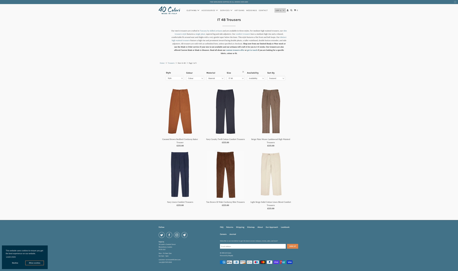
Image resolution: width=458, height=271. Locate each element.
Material (210, 73)
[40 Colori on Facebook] (169, 235)
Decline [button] (15, 263)
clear (243, 72)
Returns (229, 227)
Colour (189, 73)
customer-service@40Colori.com (170, 259)
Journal (232, 234)
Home (162, 63)
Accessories (209, 10)
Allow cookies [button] (34, 263)
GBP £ (278, 10)
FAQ (221, 227)
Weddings (251, 10)
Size (229, 73)
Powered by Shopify (226, 255)
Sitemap (251, 227)
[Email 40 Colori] (185, 235)
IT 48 (231, 78)
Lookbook (285, 227)
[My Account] (288, 10)
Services (225, 10)
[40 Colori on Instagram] (177, 235)
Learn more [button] (11, 257)
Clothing (192, 10)
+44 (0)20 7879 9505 (165, 262)
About (260, 227)
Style (168, 72)
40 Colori (228, 253)
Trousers (171, 63)
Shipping (240, 227)
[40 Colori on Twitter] (162, 235)
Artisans (240, 10)
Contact (263, 10)
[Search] (291, 10)
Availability (253, 73)
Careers (223, 234)
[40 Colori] (169, 10)
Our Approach (272, 227)
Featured (272, 78)
